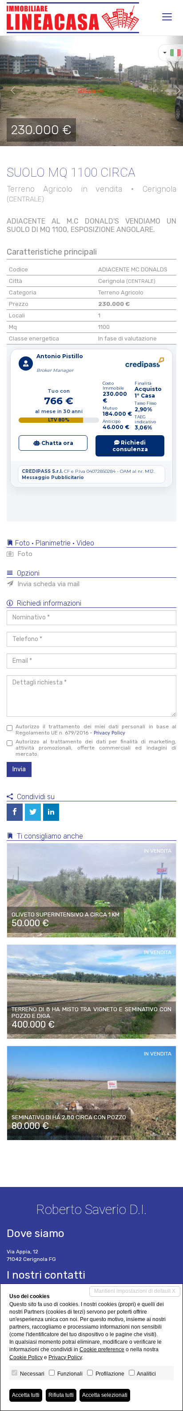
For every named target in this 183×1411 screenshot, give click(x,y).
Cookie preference (102, 1349)
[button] (9, 90)
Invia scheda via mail (48, 584)
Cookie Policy (26, 1357)
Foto (24, 554)
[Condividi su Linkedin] (51, 812)
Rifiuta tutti (61, 1395)
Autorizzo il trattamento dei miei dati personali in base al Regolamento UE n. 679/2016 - (96, 729)
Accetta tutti (26, 1395)
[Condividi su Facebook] (15, 812)
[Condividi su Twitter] (33, 812)
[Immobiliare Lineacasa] (73, 17)
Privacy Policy (109, 733)
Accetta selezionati (104, 1395)
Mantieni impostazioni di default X (134, 1291)
